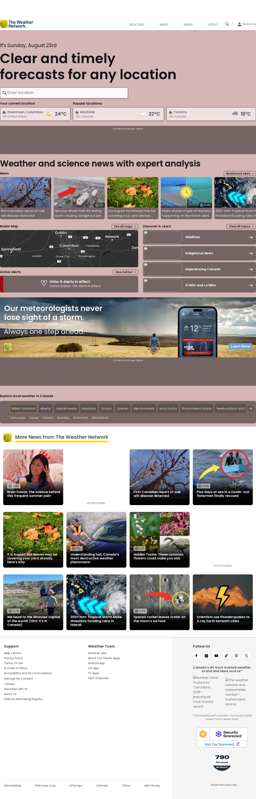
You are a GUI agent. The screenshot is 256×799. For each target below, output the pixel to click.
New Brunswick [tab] (144, 409)
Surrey (34, 418)
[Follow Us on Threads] (236, 656)
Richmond (80, 418)
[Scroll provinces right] (250, 408)
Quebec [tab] (123, 409)
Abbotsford (100, 418)
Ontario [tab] (106, 409)
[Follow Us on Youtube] (216, 656)
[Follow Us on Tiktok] (226, 656)
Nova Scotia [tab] (168, 409)
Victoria (47, 418)
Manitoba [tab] (89, 409)
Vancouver (18, 418)
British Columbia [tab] (23, 409)
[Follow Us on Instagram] (206, 656)
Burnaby (63, 418)
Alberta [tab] (45, 409)
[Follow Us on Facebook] (196, 656)
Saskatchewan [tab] (66, 409)
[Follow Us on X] (246, 656)
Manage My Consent (18, 678)
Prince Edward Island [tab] (196, 409)
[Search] (227, 24)
